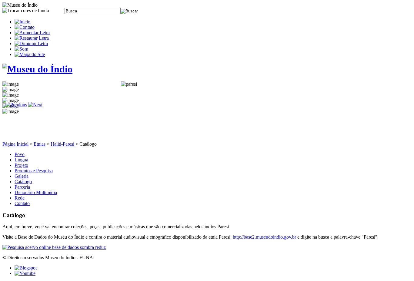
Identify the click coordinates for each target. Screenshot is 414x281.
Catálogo (23, 181)
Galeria (21, 176)
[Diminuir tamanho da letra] (31, 43)
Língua (21, 159)
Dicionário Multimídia (36, 192)
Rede (20, 197)
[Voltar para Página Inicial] (37, 69)
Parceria (22, 187)
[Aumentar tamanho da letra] (32, 32)
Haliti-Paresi (63, 144)
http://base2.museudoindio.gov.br (264, 237)
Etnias (39, 144)
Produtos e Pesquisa (34, 170)
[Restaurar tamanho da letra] (32, 38)
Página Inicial (15, 144)
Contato (22, 203)
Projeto (21, 165)
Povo (20, 154)
